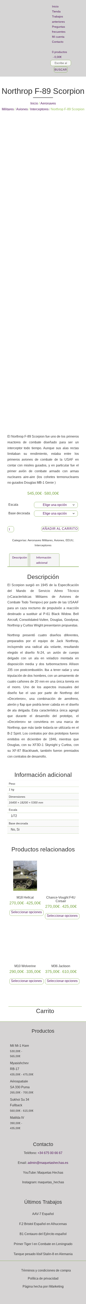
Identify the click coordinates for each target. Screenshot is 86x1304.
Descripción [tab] (19, 557)
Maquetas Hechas (50, 1172)
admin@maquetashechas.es (48, 1162)
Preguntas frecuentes (58, 29)
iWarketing (56, 1286)
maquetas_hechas (51, 1182)
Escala (13, 504)
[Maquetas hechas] (24, 38)
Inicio (55, 6)
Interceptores (39, 109)
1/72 (14, 816)
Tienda (56, 11)
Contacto (57, 41)
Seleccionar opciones (26, 912)
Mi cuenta (58, 36)
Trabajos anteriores (58, 19)
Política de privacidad (43, 1278)
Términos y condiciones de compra (46, 1270)
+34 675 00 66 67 (50, 1153)
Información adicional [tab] (43, 560)
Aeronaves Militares (40, 540)
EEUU (69, 540)
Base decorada (19, 513)
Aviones (22, 109)
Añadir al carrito (60, 528)
